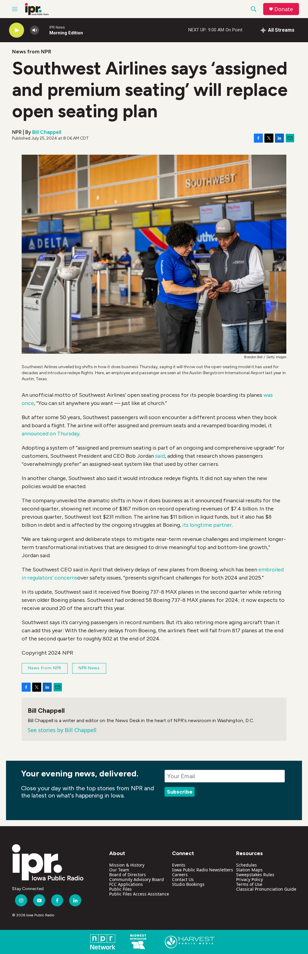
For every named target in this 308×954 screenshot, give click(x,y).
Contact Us (183, 879)
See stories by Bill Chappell (62, 730)
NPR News (89, 668)
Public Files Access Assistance (139, 894)
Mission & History (126, 865)
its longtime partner (207, 525)
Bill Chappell (46, 132)
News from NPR (31, 52)
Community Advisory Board (136, 879)
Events (178, 865)
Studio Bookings (188, 884)
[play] (16, 30)
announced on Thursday (50, 433)
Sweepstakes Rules (255, 874)
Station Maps (249, 870)
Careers (180, 874)
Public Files (120, 889)
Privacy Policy (249, 879)
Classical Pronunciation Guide (266, 889)
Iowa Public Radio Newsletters (202, 870)
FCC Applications (126, 884)
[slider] (44, 30)
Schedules (246, 865)
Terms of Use (249, 884)
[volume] (34, 30)
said (160, 456)
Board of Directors (127, 874)
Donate (283, 9)
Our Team (119, 870)
